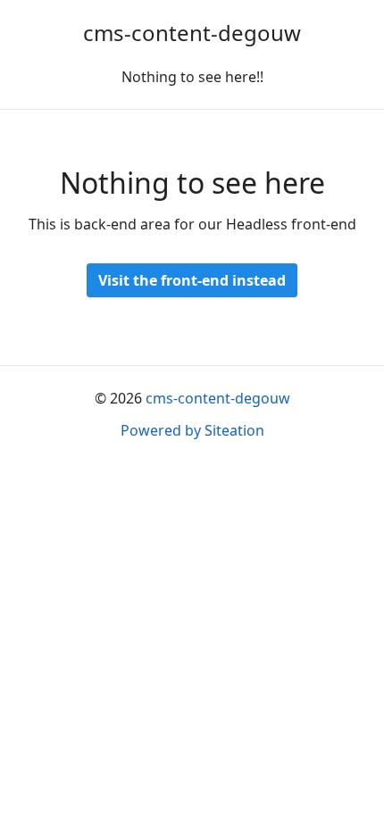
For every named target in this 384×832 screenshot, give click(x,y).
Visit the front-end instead (192, 280)
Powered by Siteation (192, 430)
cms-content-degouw (192, 32)
